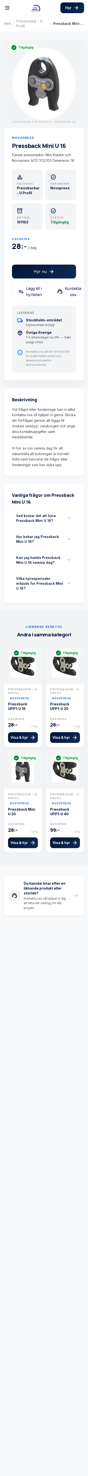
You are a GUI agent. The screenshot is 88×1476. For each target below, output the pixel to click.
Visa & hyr (23, 737)
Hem (7, 23)
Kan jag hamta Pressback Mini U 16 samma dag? (44, 560)
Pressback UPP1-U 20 (59, 706)
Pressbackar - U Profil (29, 23)
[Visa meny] (7, 7)
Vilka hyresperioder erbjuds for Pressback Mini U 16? (44, 583)
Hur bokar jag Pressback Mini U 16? (44, 539)
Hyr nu (44, 271)
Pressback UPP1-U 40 (59, 811)
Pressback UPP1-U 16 (17, 706)
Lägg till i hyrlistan (30, 291)
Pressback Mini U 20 (21, 811)
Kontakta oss (69, 291)
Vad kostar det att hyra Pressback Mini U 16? (44, 518)
